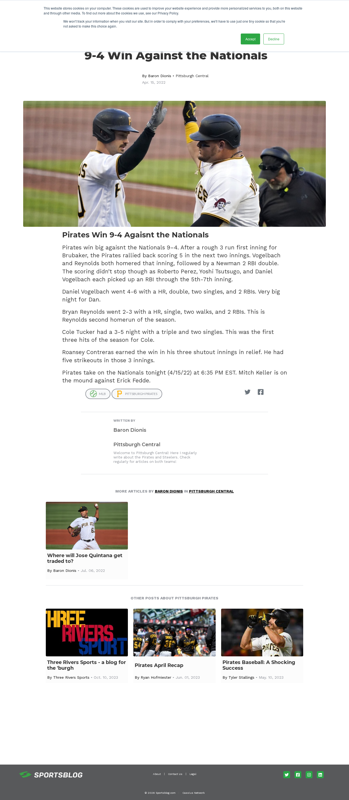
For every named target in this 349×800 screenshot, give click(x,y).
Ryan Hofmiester (156, 677)
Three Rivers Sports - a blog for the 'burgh (86, 665)
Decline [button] (273, 39)
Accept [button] (250, 39)
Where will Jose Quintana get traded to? (84, 558)
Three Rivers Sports (71, 677)
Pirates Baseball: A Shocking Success (258, 665)
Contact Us (175, 773)
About (157, 773)
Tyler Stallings (241, 677)
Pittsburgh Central (192, 76)
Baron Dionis (159, 76)
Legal (192, 773)
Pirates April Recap (159, 665)
